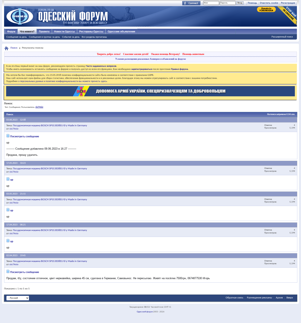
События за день (71, 37)
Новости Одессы (64, 31)
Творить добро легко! (109, 54)
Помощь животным (193, 54)
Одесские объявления (121, 31)
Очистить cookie (269, 3)
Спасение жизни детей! (136, 54)
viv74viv (13, 128)
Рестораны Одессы (91, 31)
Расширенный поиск (282, 36)
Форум (11, 31)
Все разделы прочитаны (94, 37)
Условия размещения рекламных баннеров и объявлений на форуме (150, 59)
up (11, 179)
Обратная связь (234, 297)
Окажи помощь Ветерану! (165, 54)
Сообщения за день (16, 37)
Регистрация (288, 3)
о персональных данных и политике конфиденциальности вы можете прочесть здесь (62, 81)
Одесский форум (145, 312)
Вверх (289, 297)
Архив (279, 297)
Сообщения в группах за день (44, 37)
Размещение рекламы (259, 297)
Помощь (252, 3)
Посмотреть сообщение (24, 136)
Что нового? (27, 31)
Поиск (13, 48)
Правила (44, 31)
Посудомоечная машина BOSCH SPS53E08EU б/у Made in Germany (50, 125)
